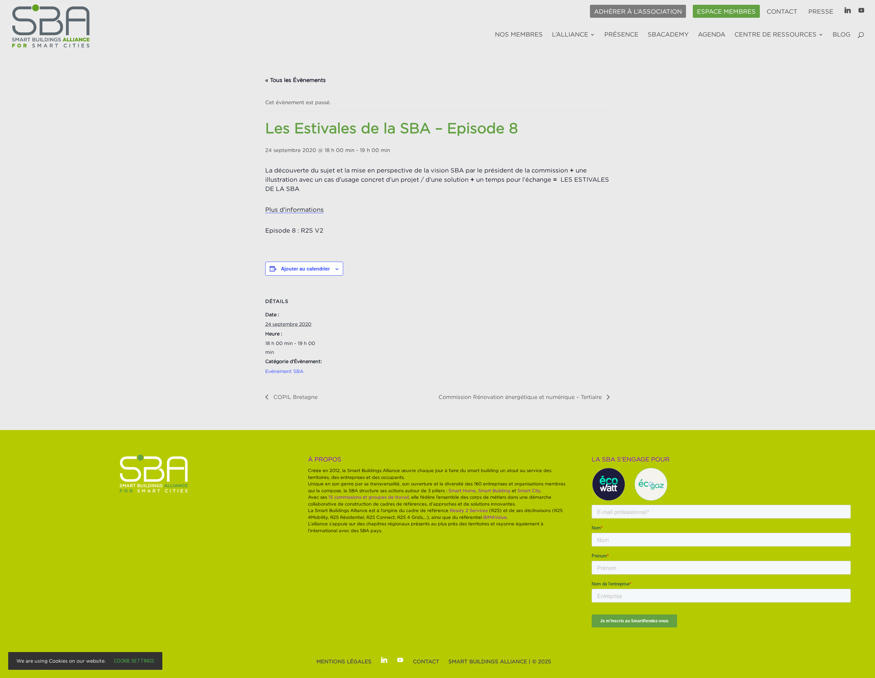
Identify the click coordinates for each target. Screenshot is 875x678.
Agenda (711, 35)
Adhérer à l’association (638, 12)
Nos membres (519, 35)
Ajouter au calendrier (305, 268)
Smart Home (462, 490)
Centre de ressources (776, 35)
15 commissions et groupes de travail (368, 497)
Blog (841, 35)
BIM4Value (495, 517)
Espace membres (726, 12)
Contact (782, 12)
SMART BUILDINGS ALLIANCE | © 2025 (499, 661)
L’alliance (570, 35)
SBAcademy (668, 35)
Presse (820, 12)
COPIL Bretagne (295, 397)
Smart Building (494, 490)
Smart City (528, 490)
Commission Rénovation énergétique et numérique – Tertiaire (521, 397)
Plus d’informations (294, 209)
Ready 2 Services (469, 510)
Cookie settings (134, 661)
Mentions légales (344, 661)
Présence (621, 35)
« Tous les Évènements (295, 80)
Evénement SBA (284, 371)
